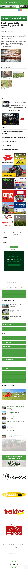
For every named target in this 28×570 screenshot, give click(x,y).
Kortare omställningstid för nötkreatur (15, 421)
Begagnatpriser (6, 338)
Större (5, 237)
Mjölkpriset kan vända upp (10, 149)
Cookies (14, 556)
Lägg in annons (6, 328)
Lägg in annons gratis (8, 296)
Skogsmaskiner (6, 381)
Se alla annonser (7, 291)
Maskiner (5, 372)
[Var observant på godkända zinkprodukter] (6, 74)
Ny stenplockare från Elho (12, 426)
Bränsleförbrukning (7, 350)
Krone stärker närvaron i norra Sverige (13, 137)
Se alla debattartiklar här (15, 110)
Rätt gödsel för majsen (18, 77)
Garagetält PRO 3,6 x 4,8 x (16, 317)
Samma (5, 240)
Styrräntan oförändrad (9, 141)
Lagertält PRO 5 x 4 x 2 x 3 (16, 305)
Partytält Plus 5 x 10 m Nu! (16, 310)
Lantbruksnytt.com (14, 546)
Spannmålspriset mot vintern (13, 412)
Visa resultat (14, 249)
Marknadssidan (6, 346)
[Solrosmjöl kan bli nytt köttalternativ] (6, 83)
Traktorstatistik (7, 342)
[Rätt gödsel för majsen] (18, 74)
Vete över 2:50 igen (11, 430)
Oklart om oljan (6, 145)
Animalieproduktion (8, 31)
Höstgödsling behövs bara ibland (14, 435)
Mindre (5, 242)
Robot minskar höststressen (13, 416)
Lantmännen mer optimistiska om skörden (12, 132)
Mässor (5, 355)
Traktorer (5, 368)
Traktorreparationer (8, 359)
